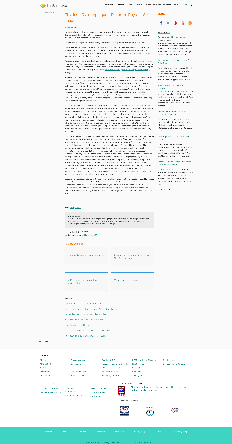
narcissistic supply (105, 47)
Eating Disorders (78, 375)
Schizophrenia (138, 368)
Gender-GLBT (108, 360)
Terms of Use (119, 431)
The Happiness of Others (77, 325)
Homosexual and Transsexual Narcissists (85, 335)
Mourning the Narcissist (126, 279)
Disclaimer (159, 431)
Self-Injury (137, 375)
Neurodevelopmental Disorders (115, 364)
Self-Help (136, 371)
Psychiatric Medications (50, 392)
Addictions (44, 368)
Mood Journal (95, 396)
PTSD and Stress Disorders (144, 360)
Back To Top (43, 341)
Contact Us (83, 431)
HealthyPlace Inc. (95, 442)
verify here (153, 390)
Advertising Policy (180, 431)
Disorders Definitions (49, 388)
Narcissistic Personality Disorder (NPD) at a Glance (91, 308)
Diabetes (75, 368)
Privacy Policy (139, 431)
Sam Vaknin (72, 27)
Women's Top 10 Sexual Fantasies (172, 37)
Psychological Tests (162, 5)
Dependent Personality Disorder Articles (85, 314)
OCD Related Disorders (112, 368)
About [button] (175, 5)
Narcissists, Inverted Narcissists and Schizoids (88, 330)
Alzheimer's (45, 371)
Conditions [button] (110, 5)
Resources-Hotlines (73, 395)
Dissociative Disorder (80, 371)
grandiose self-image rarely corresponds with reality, (127, 69)
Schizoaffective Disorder (174, 364)
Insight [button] (139, 5)
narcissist (82, 47)
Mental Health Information (71, 390)
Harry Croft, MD (91, 235)
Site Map (48, 431)
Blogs (148, 5)
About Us (65, 431)
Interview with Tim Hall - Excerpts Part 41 (86, 319)
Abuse (43, 360)
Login (185, 5)
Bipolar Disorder (78, 360)
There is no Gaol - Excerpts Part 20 (83, 303)
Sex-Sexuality (169, 360)
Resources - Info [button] (125, 5)
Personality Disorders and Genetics (86, 254)
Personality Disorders (111, 375)
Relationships (138, 364)
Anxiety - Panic (46, 375)
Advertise (101, 431)
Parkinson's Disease (110, 371)
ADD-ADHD (45, 364)
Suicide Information (98, 388)
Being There (75, 207)
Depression (76, 364)
